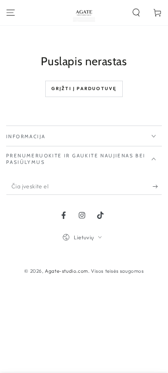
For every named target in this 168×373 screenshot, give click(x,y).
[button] (136, 13)
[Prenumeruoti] (157, 187)
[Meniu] (10, 13)
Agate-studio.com (66, 271)
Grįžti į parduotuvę (84, 88)
